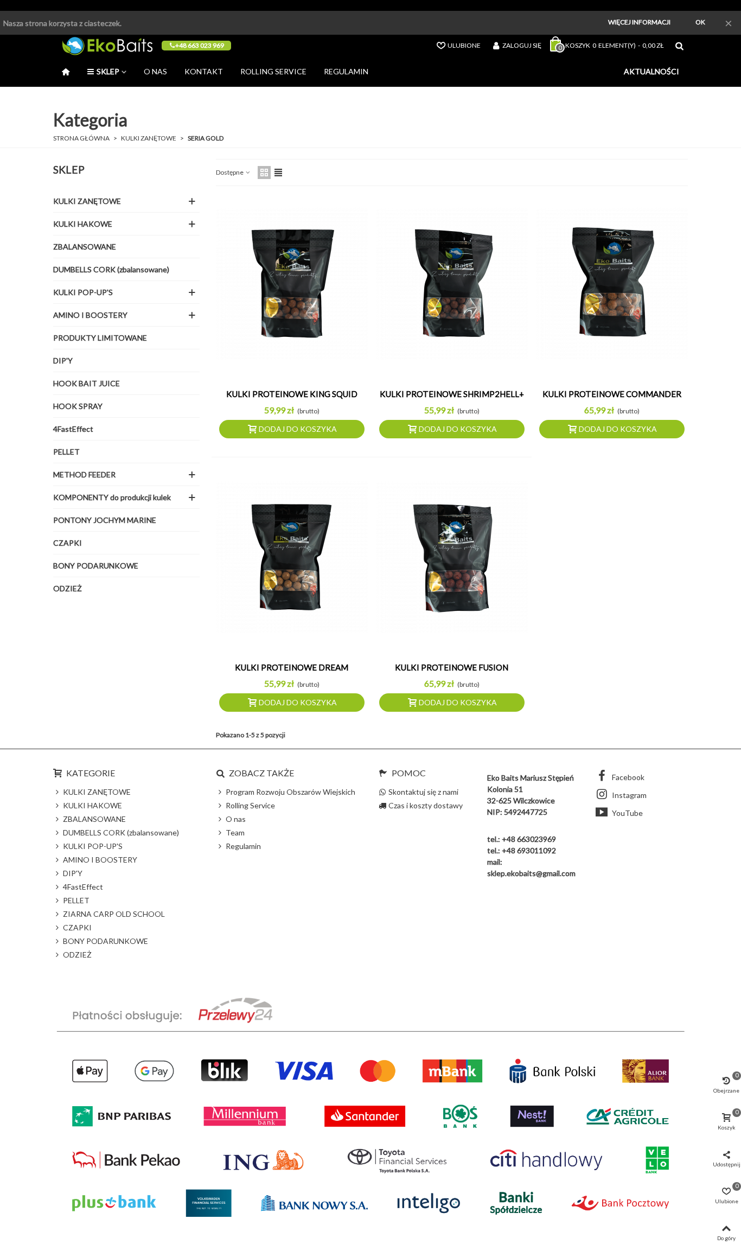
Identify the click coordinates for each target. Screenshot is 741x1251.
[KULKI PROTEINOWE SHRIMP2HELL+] (452, 284)
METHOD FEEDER (84, 474)
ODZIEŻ (67, 588)
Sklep (108, 71)
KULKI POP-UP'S (83, 292)
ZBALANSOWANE (84, 246)
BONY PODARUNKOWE (95, 565)
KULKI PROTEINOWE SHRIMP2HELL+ (452, 394)
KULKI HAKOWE (82, 223)
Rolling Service (273, 71)
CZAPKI (67, 542)
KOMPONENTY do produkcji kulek (112, 497)
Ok (700, 22)
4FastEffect (73, 428)
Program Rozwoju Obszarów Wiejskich (290, 791)
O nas (155, 71)
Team (235, 832)
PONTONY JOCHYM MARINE (104, 520)
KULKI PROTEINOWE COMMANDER (611, 394)
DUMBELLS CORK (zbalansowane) (111, 269)
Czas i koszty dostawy (425, 805)
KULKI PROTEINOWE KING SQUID (291, 394)
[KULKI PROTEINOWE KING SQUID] (292, 284)
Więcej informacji (639, 22)
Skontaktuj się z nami (423, 791)
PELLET (66, 451)
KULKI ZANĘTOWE (87, 201)
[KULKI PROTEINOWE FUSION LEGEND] (452, 557)
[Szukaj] (679, 45)
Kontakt (203, 71)
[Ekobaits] (107, 45)
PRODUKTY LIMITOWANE (100, 337)
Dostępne (230, 172)
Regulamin (346, 71)
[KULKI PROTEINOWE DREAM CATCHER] (292, 557)
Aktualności (651, 71)
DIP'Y (63, 360)
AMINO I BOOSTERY (90, 315)
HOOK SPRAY (78, 406)
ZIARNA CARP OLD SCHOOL (114, 913)
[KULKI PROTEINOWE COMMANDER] (612, 284)
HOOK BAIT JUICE (86, 383)
